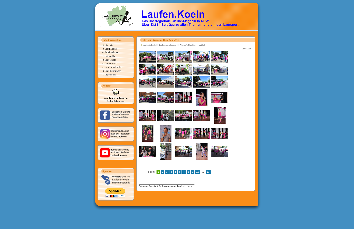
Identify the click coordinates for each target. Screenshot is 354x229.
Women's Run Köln (188, 45)
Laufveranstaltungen (167, 45)
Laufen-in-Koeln (149, 45)
